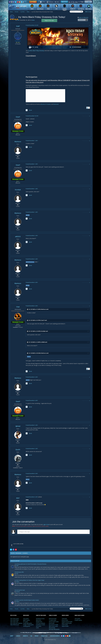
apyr (18, 498)
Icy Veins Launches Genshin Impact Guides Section (27, 600)
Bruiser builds (65, 620)
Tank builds (64, 618)
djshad (17, 426)
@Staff (27, 215)
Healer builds (65, 624)
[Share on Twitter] (11, 549)
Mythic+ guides (26, 620)
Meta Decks (38, 620)
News (29, 11)
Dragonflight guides (27, 623)
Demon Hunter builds (54, 621)
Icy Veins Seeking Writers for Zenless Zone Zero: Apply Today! (29, 580)
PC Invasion (48, 104)
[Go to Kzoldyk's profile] (17, 198)
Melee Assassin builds (67, 623)
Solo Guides (38, 626)
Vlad (17, 307)
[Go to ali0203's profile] (17, 245)
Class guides (26, 618)
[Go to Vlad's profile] (17, 316)
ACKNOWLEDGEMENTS (55, 636)
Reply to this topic (49, 20)
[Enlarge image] (58, 38)
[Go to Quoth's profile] (17, 458)
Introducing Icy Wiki (19, 572)
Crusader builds (52, 620)
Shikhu (17, 582)
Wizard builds (52, 627)
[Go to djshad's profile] (17, 435)
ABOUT (11, 636)
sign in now (46, 524)
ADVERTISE (25, 636)
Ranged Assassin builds (67, 621)
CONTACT (18, 636)
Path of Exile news (14, 621)
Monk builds (51, 623)
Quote (30, 110)
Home (12, 11)
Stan (17, 573)
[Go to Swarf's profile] (17, 125)
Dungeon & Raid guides (28, 624)
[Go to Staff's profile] (12, 17)
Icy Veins (23, 11)
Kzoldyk (18, 190)
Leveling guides (26, 626)
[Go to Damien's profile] (12, 593)
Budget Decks (39, 621)
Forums (17, 11)
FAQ (31, 636)
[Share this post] (89, 25)
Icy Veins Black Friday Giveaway (36, 50)
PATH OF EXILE (13, 615)
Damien (18, 591)
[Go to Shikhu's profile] (12, 584)
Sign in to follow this (83, 17)
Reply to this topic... (25, 532)
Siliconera (43, 104)
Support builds (65, 626)
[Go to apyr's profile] (17, 506)
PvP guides (25, 621)
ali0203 (18, 236)
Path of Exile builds (14, 620)
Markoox (18, 142)
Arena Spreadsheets (40, 623)
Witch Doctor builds (53, 626)
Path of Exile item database (16, 623)
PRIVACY (36, 636)
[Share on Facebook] (13, 549)
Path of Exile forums (14, 624)
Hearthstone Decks (40, 618)
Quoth (18, 450)
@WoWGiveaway (30, 262)
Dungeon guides (78, 620)
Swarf (18, 117)
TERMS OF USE (44, 636)
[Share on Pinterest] (16, 549)
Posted (32, 25)
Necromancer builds (53, 624)
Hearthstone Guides (40, 624)
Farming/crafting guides (54, 629)
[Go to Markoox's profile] (17, 150)
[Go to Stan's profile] (12, 574)
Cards (37, 627)
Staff (18, 26)
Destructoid (55, 104)
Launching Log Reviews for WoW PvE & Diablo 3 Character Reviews (30, 564)
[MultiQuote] (27, 110)
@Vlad (27, 285)
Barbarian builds (52, 618)
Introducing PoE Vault (20, 590)
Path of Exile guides (14, 618)
